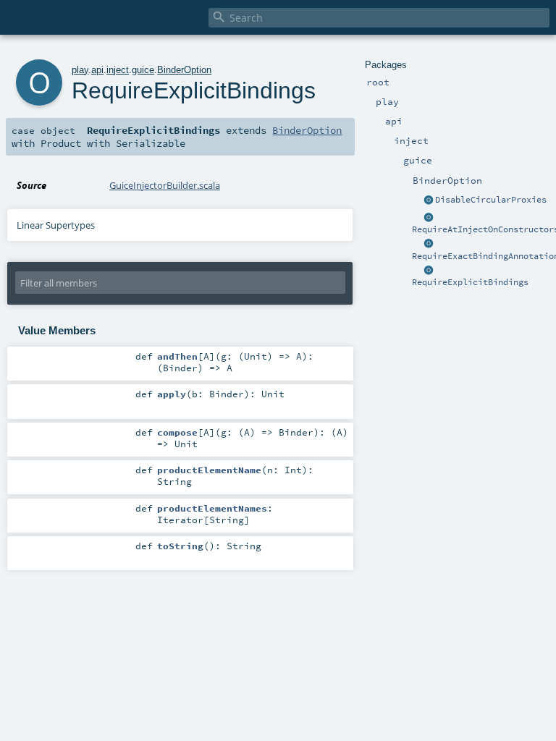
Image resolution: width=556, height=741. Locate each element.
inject (117, 69)
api (97, 69)
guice (143, 69)
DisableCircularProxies (491, 200)
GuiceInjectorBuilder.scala (164, 185)
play (80, 69)
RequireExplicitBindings (470, 282)
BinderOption (184, 69)
